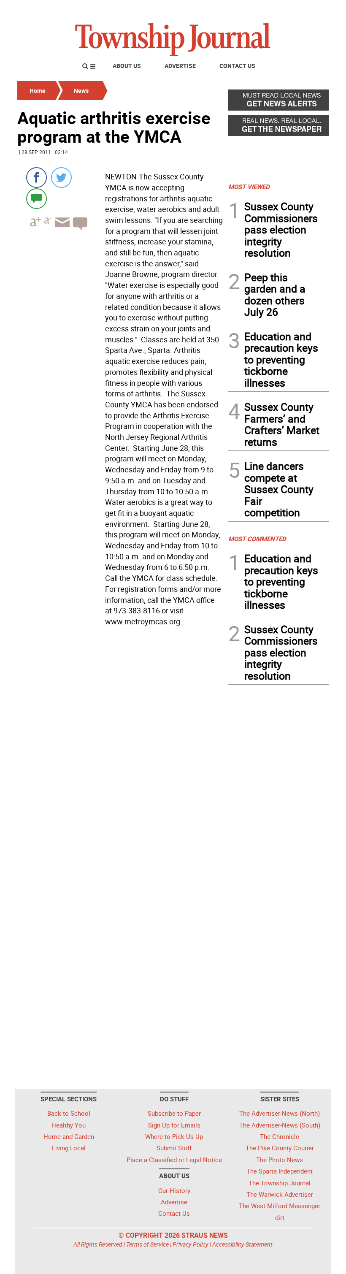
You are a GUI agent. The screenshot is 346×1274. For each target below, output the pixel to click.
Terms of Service (147, 1244)
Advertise (180, 66)
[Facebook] (36, 177)
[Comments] (36, 198)
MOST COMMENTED (257, 538)
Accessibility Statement (242, 1244)
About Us (127, 66)
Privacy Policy (190, 1244)
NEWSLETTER (261, 9)
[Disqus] (120, 745)
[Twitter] (61, 177)
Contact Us (237, 66)
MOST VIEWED (249, 186)
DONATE (308, 9)
